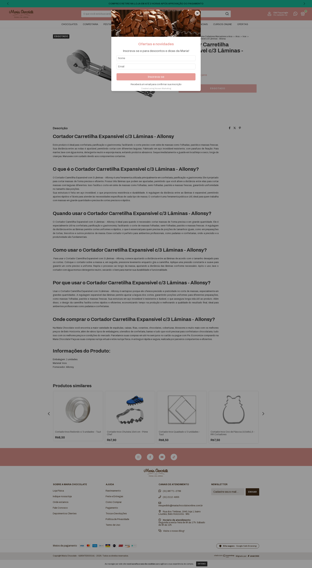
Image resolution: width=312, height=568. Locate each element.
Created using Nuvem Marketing (156, 88)
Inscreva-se (156, 76)
